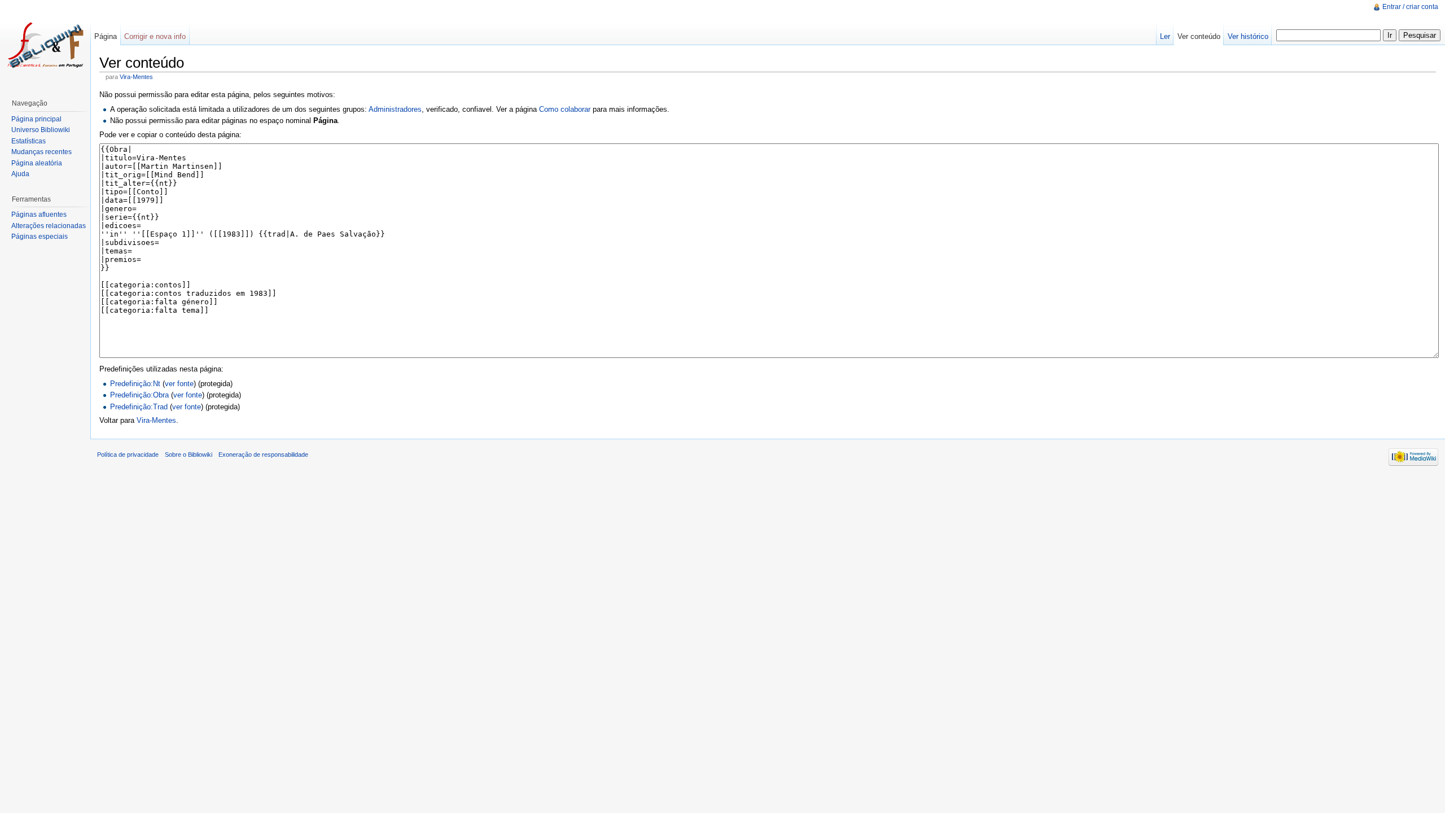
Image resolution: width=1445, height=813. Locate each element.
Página (105, 36)
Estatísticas (28, 141)
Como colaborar (564, 109)
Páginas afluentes (39, 214)
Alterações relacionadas (48, 226)
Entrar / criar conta (1410, 7)
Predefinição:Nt (135, 383)
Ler (1165, 36)
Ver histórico (1248, 36)
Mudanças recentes (41, 152)
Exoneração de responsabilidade (263, 454)
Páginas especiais (39, 237)
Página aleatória (36, 163)
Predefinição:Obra (139, 395)
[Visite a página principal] (45, 45)
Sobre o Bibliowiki (188, 454)
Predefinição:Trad (139, 407)
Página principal (36, 119)
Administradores (395, 109)
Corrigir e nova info (155, 36)
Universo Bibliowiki (40, 130)
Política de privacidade (128, 454)
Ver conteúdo (1198, 36)
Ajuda (20, 174)
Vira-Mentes (136, 76)
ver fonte (179, 383)
